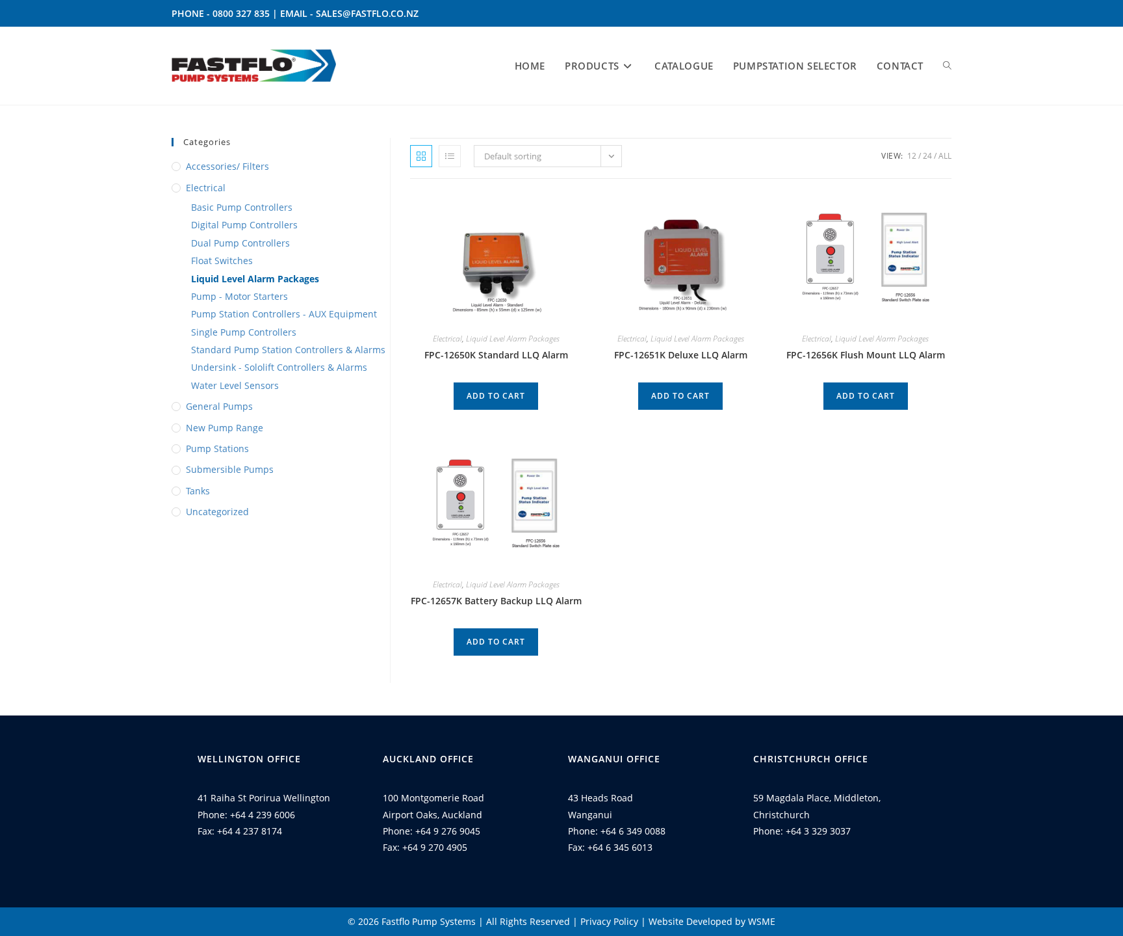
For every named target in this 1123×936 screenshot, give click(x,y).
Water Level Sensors (235, 385)
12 (911, 155)
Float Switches (222, 260)
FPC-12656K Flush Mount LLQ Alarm (865, 355)
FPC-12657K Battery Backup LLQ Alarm (496, 601)
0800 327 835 (241, 13)
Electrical (206, 187)
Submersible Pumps (230, 469)
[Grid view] (421, 156)
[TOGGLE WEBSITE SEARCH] (947, 65)
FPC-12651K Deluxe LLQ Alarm (680, 355)
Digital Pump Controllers (244, 225)
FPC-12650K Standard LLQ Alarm (496, 355)
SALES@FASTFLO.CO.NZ (367, 13)
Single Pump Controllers (243, 332)
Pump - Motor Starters (239, 296)
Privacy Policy (609, 921)
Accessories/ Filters (227, 166)
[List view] (450, 156)
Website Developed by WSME (712, 921)
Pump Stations (217, 448)
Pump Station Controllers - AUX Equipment (284, 314)
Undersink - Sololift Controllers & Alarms (279, 367)
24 (927, 155)
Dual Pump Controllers (240, 243)
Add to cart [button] (496, 395)
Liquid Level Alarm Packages (255, 279)
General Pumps (219, 406)
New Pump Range (224, 427)
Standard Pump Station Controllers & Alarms (288, 349)
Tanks (198, 491)
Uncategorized (217, 511)
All (944, 155)
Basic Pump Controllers (241, 207)
